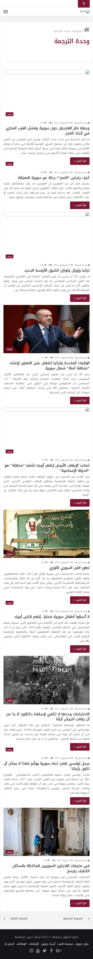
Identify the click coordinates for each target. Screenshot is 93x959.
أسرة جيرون (48, 944)
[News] (85, 12)
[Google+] (58, 951)
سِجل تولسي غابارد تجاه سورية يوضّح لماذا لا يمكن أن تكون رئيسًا (47, 766)
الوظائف (21, 944)
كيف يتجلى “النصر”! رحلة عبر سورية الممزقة (54, 177)
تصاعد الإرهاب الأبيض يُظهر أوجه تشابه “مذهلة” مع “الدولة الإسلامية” (47, 468)
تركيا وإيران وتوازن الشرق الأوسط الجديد (57, 270)
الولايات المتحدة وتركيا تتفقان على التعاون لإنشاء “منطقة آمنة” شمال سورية (50, 365)
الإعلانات (34, 944)
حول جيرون (82, 944)
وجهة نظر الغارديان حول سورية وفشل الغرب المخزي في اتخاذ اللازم (48, 131)
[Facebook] (51, 951)
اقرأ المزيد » (79, 161)
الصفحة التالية (19, 918)
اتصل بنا (9, 944)
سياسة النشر (65, 944)
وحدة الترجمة (81, 123)
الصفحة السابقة (73, 918)
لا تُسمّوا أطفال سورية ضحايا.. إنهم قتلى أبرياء (52, 616)
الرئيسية (77, 31)
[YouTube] (37, 951)
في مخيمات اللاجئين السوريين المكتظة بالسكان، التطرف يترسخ (51, 868)
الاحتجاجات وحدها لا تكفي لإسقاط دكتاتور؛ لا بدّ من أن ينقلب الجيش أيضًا (48, 717)
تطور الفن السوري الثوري (69, 567)
